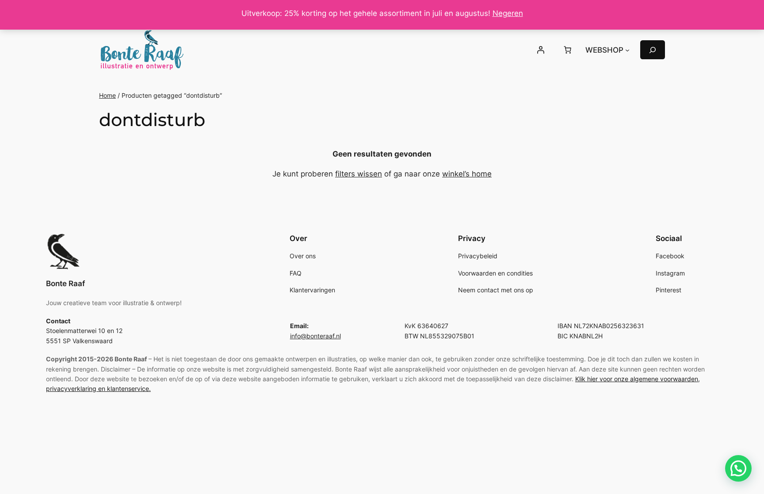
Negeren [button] (508, 13)
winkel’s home (467, 173)
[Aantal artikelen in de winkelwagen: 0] (567, 50)
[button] (738, 468)
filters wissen (358, 173)
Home (107, 95)
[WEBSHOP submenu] (627, 50)
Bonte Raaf (65, 283)
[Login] (540, 50)
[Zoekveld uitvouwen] (652, 49)
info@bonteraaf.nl (315, 336)
